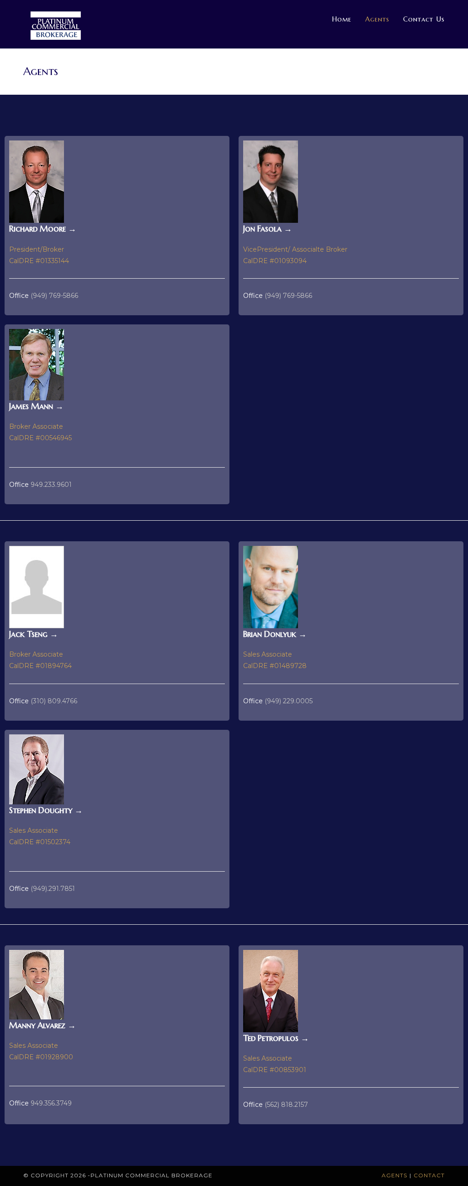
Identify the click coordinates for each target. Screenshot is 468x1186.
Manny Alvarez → (42, 1025)
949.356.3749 (51, 1103)
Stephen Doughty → (46, 810)
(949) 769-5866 (54, 295)
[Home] (411, 71)
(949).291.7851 (53, 888)
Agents (394, 1175)
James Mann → (36, 406)
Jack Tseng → (33, 634)
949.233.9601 (51, 484)
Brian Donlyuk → (275, 634)
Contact (429, 1175)
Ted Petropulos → (276, 1038)
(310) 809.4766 (53, 701)
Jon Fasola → (267, 228)
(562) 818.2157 (286, 1104)
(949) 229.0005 (289, 701)
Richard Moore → (42, 228)
